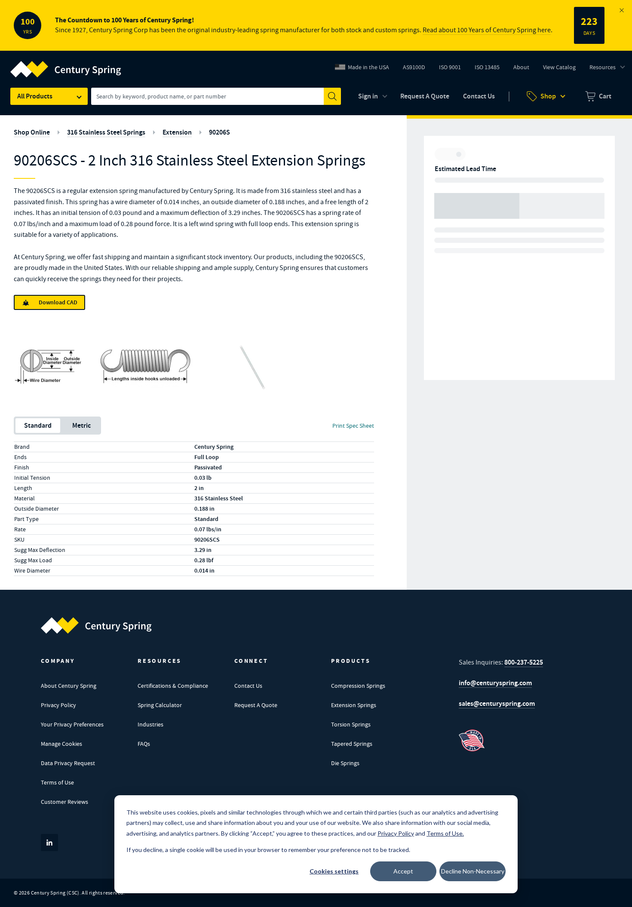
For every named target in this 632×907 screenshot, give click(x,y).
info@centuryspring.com (495, 682)
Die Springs (345, 763)
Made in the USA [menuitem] (368, 67)
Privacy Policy (58, 705)
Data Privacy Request (68, 763)
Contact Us (248, 685)
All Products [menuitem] (34, 96)
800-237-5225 (523, 662)
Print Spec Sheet (353, 425)
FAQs (144, 744)
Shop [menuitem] (548, 96)
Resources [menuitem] (602, 67)
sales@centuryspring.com (497, 703)
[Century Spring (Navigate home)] (96, 625)
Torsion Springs (351, 724)
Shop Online (32, 132)
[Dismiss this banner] (622, 10)
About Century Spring (68, 685)
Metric (81, 425)
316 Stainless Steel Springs (106, 132)
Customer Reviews (64, 802)
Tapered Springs (351, 744)
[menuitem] (598, 96)
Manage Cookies (61, 744)
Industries (150, 724)
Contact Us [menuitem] (479, 96)
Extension (177, 132)
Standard (38, 425)
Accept (403, 871)
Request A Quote (255, 705)
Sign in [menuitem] (368, 96)
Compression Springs (358, 685)
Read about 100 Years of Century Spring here (487, 30)
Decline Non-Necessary (472, 871)
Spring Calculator (160, 705)
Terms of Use (57, 782)
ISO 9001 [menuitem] (453, 69)
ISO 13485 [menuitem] (487, 67)
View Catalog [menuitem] (559, 67)
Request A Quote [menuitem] (424, 96)
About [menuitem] (521, 67)
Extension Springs (353, 705)
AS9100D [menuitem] (417, 69)
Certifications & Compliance (173, 685)
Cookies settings (334, 871)
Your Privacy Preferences (72, 724)
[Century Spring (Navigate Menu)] (66, 64)
